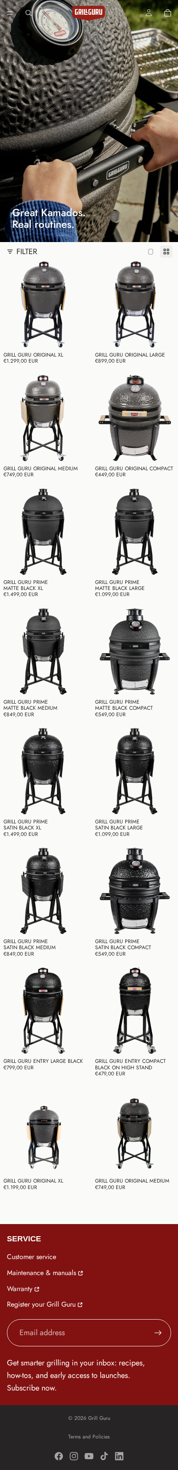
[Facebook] (59, 1456)
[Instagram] (74, 1456)
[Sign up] (158, 1333)
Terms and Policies (89, 1437)
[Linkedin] (119, 1456)
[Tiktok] (104, 1456)
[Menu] (10, 13)
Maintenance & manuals (41, 1273)
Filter (26, 251)
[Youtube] (89, 1456)
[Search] (28, 12)
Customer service (31, 1257)
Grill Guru (99, 1418)
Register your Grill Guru (41, 1305)
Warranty (19, 1289)
